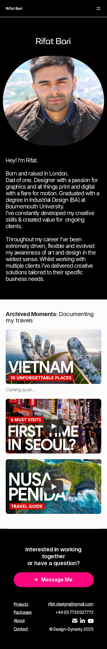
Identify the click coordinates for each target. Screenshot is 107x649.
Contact (21, 629)
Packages (23, 612)
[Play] (53, 426)
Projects (21, 604)
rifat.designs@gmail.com (70, 604)
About (19, 620)
